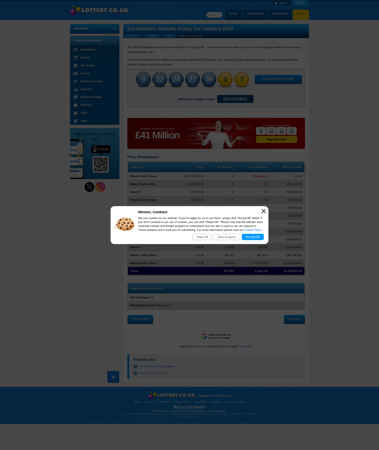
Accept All (253, 237)
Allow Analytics (227, 237)
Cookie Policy (253, 229)
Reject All (202, 237)
